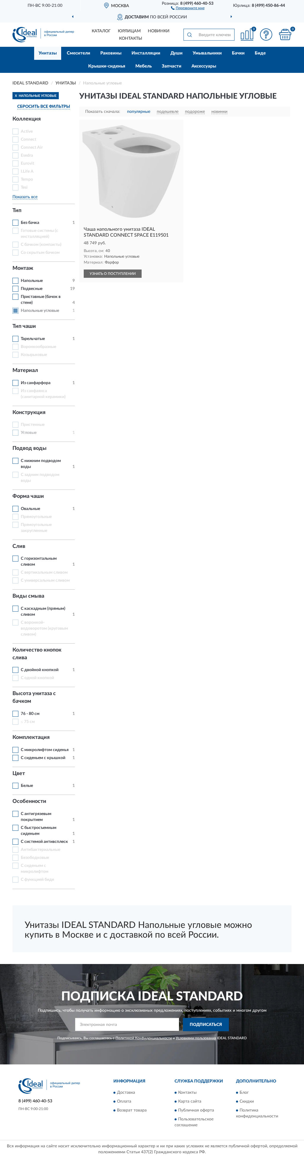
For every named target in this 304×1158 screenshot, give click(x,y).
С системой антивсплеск (44, 842)
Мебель (143, 66)
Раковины (110, 53)
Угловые (29, 433)
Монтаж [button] (22, 268)
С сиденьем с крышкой (43, 758)
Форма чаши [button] (28, 496)
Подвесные (31, 289)
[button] (188, 7)
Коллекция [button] (26, 119)
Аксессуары (203, 66)
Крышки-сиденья (106, 66)
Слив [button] (18, 546)
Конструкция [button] (28, 412)
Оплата (124, 1102)
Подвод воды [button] (29, 448)
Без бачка (30, 223)
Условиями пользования (196, 1038)
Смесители (78, 53)
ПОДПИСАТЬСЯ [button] (206, 1025)
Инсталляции (146, 53)
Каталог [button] (101, 31)
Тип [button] (16, 210)
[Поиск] (189, 35)
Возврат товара (132, 1111)
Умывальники (207, 53)
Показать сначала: (102, 112)
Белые (27, 786)
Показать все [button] (24, 197)
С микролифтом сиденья (45, 750)
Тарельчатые (33, 339)
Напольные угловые (40, 311)
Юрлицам (129, 31)
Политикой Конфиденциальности (143, 1038)
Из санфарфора (35, 383)
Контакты (130, 38)
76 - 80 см (30, 714)
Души (176, 53)
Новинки (159, 31)
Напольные (32, 281)
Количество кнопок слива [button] (36, 653)
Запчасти (171, 66)
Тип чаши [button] (24, 326)
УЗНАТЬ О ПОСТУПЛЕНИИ (113, 273)
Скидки (247, 1102)
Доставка (126, 1093)
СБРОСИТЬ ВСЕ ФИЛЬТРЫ (43, 107)
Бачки (238, 53)
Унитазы (48, 53)
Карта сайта (189, 1102)
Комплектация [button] (31, 737)
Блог (244, 1093)
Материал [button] (25, 370)
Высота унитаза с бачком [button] (34, 697)
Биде (260, 53)
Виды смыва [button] (28, 596)
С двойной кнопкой (39, 670)
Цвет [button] (18, 773)
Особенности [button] (29, 801)
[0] (285, 34)
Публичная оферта (196, 1111)
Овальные (30, 509)
